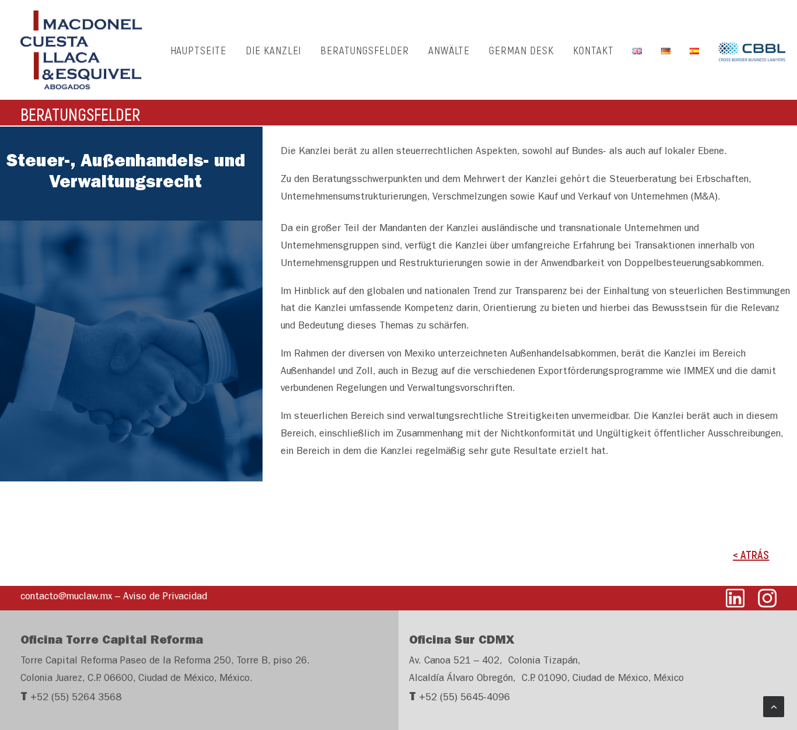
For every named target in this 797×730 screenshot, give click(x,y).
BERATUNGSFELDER (364, 50)
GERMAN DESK (521, 50)
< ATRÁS (751, 554)
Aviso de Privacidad (165, 597)
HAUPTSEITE (198, 50)
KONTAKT (593, 50)
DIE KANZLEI (273, 50)
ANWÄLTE (449, 50)
